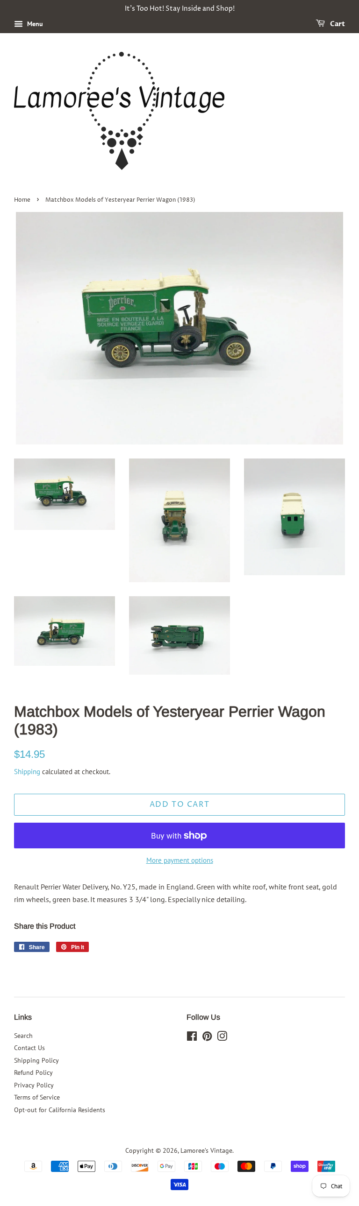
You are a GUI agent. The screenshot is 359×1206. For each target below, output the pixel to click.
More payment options (179, 860)
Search (23, 1035)
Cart (337, 24)
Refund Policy (33, 1072)
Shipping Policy (36, 1060)
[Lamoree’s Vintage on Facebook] (192, 1038)
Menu (34, 24)
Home (22, 200)
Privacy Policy (34, 1085)
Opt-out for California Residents (59, 1110)
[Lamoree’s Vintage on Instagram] (222, 1038)
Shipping (27, 771)
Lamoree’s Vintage (206, 1150)
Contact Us (29, 1048)
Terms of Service (37, 1097)
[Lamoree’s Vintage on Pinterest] (207, 1038)
